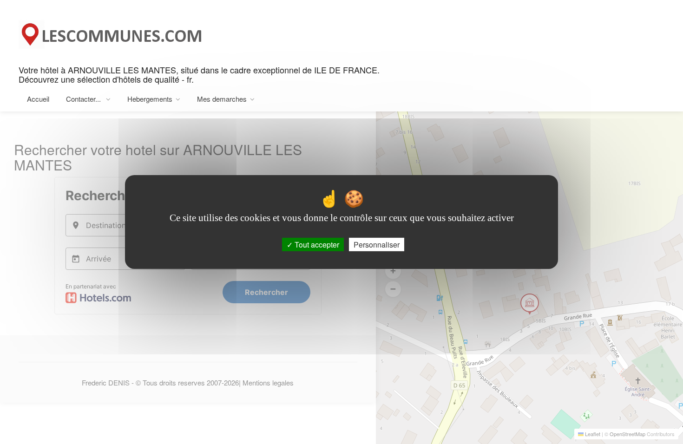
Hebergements (149, 99)
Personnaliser (377, 244)
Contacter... (84, 99)
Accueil (38, 99)
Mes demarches (222, 99)
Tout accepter (316, 244)
